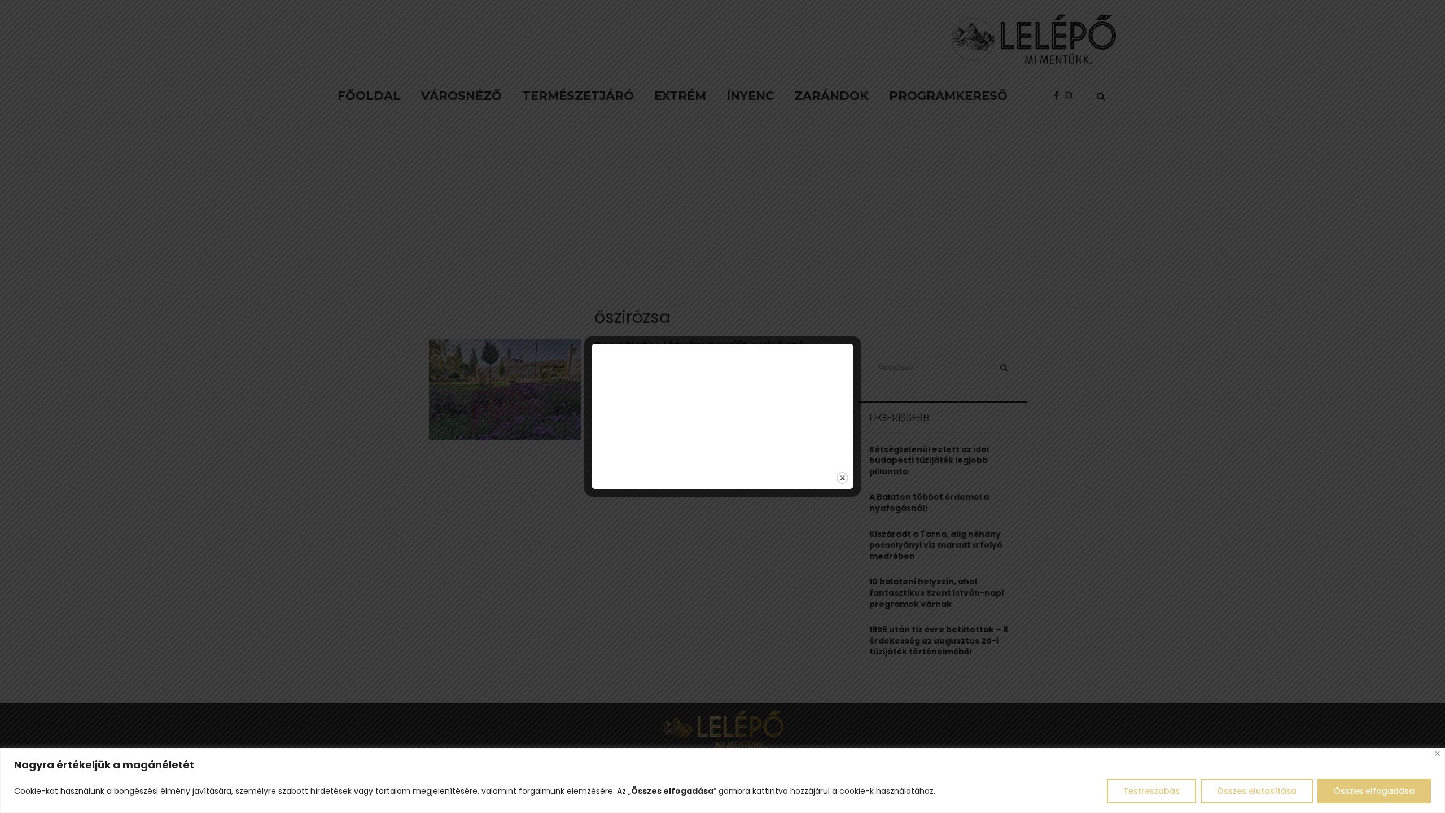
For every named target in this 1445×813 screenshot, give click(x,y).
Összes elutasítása (1257, 791)
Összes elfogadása (1374, 791)
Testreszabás (1151, 791)
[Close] (1437, 753)
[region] (722, 780)
